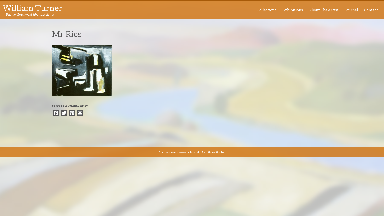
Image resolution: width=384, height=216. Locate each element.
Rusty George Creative (213, 151)
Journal (351, 9)
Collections (266, 9)
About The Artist (324, 9)
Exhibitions (292, 9)
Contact (371, 9)
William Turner (32, 10)
